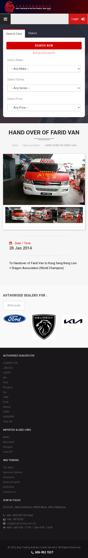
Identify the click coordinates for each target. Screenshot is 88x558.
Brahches (8, 487)
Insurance (9, 477)
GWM (6, 411)
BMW (6, 437)
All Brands (13, 305)
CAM (5, 397)
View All (7, 421)
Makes (32, 33)
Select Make (15, 60)
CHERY (7, 372)
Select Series (15, 79)
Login (75, 19)
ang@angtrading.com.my (21, 523)
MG (5, 377)
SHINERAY (8, 416)
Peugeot (7, 387)
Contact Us (9, 491)
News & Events (31, 145)
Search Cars (14, 33)
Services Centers (13, 472)
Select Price (15, 98)
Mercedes (9, 442)
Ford (5, 382)
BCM (5, 402)
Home (15, 145)
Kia (5, 392)
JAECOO (8, 367)
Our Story (8, 467)
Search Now (44, 45)
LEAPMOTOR (10, 363)
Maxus (7, 406)
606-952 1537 (44, 552)
